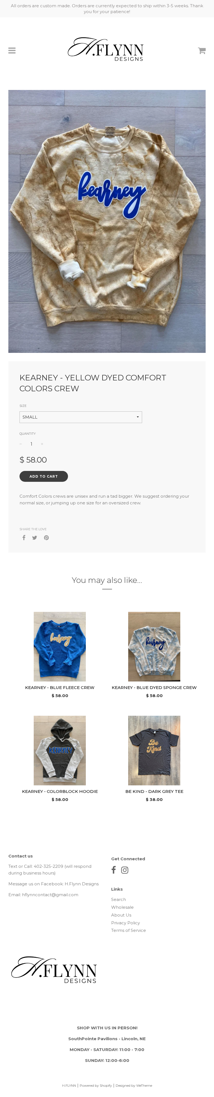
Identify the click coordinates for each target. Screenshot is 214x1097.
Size (23, 406)
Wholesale (122, 907)
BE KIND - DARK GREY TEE (154, 791)
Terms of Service (128, 930)
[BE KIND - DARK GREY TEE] (154, 750)
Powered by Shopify (96, 1085)
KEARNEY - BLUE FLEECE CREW (59, 687)
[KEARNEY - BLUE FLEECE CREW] (60, 646)
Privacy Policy (125, 922)
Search (118, 899)
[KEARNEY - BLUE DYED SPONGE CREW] (154, 646)
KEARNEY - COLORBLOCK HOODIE (60, 791)
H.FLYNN (69, 1085)
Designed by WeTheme (134, 1085)
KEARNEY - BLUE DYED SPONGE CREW (154, 687)
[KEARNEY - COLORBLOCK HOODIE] (60, 750)
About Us (121, 915)
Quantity (28, 434)
